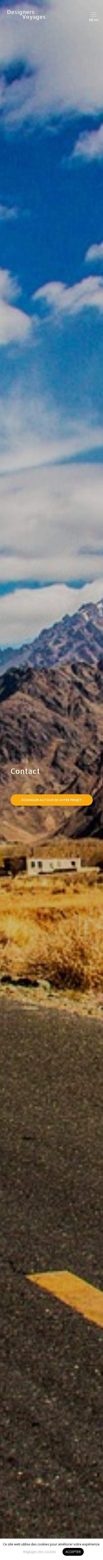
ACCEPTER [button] (73, 1551)
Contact (51, 189)
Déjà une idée (51, 129)
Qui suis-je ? (51, 174)
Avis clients (52, 205)
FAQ (51, 220)
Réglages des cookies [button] (39, 1551)
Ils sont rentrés (51, 144)
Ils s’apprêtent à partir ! (51, 159)
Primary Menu (93, 20)
